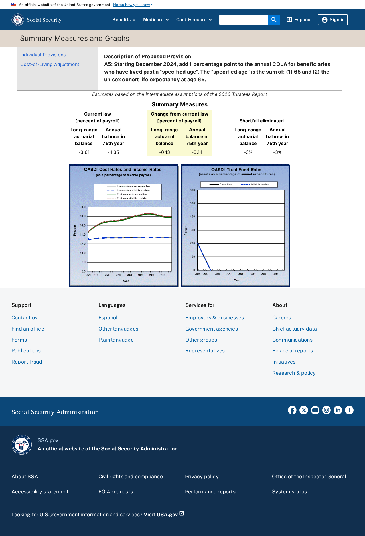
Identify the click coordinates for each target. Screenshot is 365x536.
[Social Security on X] (303, 411)
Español (107, 318)
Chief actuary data (294, 329)
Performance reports (210, 492)
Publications (26, 351)
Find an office (27, 329)
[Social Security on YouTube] (315, 411)
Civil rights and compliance (130, 476)
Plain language (116, 340)
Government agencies (211, 329)
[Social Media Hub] (349, 411)
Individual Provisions (43, 54)
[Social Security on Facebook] (292, 411)
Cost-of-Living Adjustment (49, 64)
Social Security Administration (139, 449)
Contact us (24, 318)
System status (289, 492)
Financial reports (292, 351)
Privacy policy (202, 476)
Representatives (205, 351)
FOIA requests (115, 492)
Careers (281, 318)
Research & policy (294, 373)
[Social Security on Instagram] (326, 411)
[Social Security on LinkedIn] (338, 411)
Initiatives (283, 362)
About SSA (24, 476)
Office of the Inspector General (309, 476)
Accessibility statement (40, 492)
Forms (19, 340)
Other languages (118, 329)
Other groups (201, 340)
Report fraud (26, 362)
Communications (292, 340)
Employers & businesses (214, 318)
